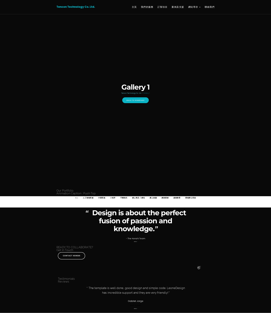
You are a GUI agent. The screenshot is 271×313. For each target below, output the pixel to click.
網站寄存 (193, 7)
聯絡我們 (210, 7)
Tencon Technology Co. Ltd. (75, 7)
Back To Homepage (135, 100)
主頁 (134, 7)
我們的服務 (147, 7)
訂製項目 (162, 7)
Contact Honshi (71, 256)
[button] (134, 241)
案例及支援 (178, 7)
